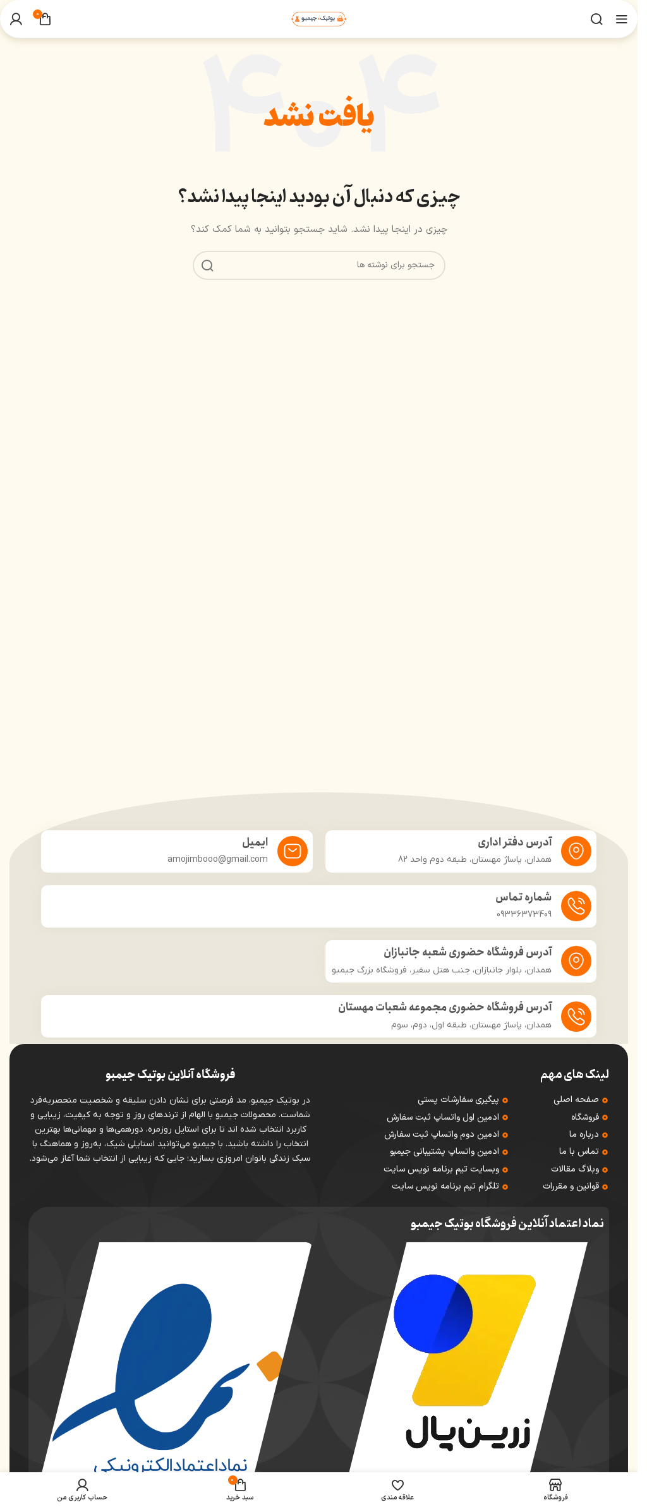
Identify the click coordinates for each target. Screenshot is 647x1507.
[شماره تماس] (576, 906)
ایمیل (255, 842)
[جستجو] (596, 19)
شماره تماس (523, 897)
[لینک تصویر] (466, 1362)
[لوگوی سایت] (319, 18)
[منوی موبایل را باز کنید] (621, 19)
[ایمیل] (292, 851)
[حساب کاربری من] (15, 19)
